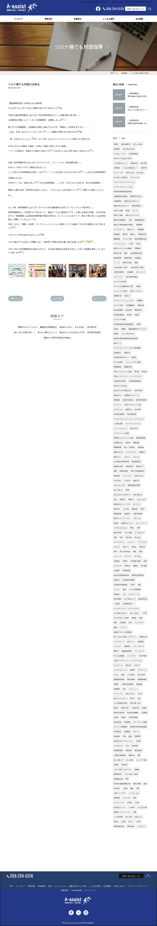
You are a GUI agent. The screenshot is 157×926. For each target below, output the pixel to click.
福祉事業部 (117, 258)
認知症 (116, 523)
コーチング (131, 542)
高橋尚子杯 (143, 637)
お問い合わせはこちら (135, 8)
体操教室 (141, 641)
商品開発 (141, 229)
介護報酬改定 (130, 305)
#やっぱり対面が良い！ (24, 332)
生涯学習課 (117, 722)
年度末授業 (126, 570)
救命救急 (129, 750)
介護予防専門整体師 (120, 585)
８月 (127, 746)
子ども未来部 (118, 362)
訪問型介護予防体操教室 (138, 727)
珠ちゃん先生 (137, 144)
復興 (136, 262)
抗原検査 (117, 736)
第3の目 (128, 665)
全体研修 (123, 622)
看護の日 (127, 352)
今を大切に (117, 480)
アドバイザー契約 (120, 319)
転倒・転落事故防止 (137, 471)
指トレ (131, 821)
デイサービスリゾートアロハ (123, 187)
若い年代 (138, 556)
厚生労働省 (117, 599)
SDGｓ (132, 528)
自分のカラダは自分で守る (123, 158)
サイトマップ (90, 890)
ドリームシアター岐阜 (133, 362)
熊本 (115, 551)
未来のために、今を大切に (135, 172)
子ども (116, 675)
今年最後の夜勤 (135, 561)
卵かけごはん (130, 693)
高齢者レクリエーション (122, 812)
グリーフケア (142, 542)
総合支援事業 (118, 310)
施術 (134, 551)
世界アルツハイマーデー (122, 518)
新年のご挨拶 (118, 215)
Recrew (144, 371)
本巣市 (137, 315)
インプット (117, 405)
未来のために (139, 476)
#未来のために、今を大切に (72, 327)
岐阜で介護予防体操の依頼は (123, 224)
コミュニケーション (120, 428)
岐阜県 (128, 442)
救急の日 (136, 480)
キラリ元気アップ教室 (121, 618)
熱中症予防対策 (119, 712)
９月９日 (127, 480)
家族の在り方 (118, 452)
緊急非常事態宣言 (120, 220)
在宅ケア (126, 547)
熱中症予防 (138, 390)
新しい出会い (134, 613)
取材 (145, 784)
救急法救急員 (131, 414)
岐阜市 (134, 357)
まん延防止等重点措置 (121, 461)
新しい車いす (118, 490)
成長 (122, 675)
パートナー (123, 627)
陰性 (125, 253)
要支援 (129, 315)
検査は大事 (117, 253)
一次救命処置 (118, 423)
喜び (115, 499)
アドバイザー (139, 622)
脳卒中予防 (125, 708)
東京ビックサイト (136, 291)
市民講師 (127, 722)
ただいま (136, 457)
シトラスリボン (131, 452)
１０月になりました (120, 528)
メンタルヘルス (134, 793)
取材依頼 (117, 476)
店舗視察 (139, 684)
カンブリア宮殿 (141, 760)
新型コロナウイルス (132, 215)
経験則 (132, 670)
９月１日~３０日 (119, 485)
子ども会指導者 (119, 656)
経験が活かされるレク (121, 206)
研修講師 (117, 689)
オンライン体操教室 (120, 727)
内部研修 (117, 168)
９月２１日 (137, 518)
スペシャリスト (119, 802)
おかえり (127, 457)
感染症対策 (128, 258)
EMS (138, 528)
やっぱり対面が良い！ (130, 168)
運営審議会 (117, 367)
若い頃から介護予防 (120, 177)
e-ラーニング (140, 272)
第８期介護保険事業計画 (122, 784)
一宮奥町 (117, 603)
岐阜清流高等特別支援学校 (123, 191)
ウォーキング (139, 651)
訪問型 (125, 561)
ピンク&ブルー (139, 532)
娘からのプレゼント (120, 698)
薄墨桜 (134, 618)
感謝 (131, 788)
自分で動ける (137, 494)
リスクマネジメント (120, 670)
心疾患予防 (135, 708)
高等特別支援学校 (138, 575)
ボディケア (128, 556)
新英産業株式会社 (141, 239)
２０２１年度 (118, 305)
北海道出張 (134, 163)
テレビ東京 (129, 760)
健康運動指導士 (127, 651)
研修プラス (131, 229)
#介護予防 (92, 327)
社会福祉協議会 (119, 315)
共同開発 (140, 300)
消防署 (116, 684)
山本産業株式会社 (136, 253)
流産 (115, 537)
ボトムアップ (118, 665)
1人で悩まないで (129, 599)
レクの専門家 (118, 817)
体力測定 (144, 566)
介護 (137, 788)
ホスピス (117, 547)
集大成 (125, 234)
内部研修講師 (118, 750)
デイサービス (134, 177)
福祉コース (117, 343)
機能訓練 (117, 239)
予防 (124, 736)
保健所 (137, 769)
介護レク (127, 296)
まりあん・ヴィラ (120, 154)
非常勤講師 (117, 201)
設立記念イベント (120, 807)
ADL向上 (133, 234)
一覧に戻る (57, 298)
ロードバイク (118, 693)
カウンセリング (119, 542)
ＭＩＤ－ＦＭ (118, 172)
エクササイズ (118, 746)
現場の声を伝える (136, 196)
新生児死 (129, 537)
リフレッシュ (133, 689)
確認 (130, 736)
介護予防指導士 (119, 272)
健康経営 (127, 646)
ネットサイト (127, 476)
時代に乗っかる (135, 703)
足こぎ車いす (118, 760)
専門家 (129, 802)
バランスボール (138, 646)
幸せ (139, 698)
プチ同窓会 (131, 675)
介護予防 (144, 168)
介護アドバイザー (120, 793)
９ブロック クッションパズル (124, 300)
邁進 (124, 589)
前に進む (138, 537)
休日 (124, 689)
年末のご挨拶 (118, 210)
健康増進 (117, 798)
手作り (132, 698)
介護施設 (138, 258)
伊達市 (116, 329)
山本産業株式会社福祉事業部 (123, 324)
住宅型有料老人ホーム (121, 357)
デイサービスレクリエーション (124, 182)
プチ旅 (144, 613)
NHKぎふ (131, 499)
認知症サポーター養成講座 (123, 632)
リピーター (117, 646)
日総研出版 (129, 466)
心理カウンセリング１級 (132, 405)
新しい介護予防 (129, 447)
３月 (124, 594)
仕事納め (117, 561)
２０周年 (132, 807)
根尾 (140, 618)
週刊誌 (116, 821)
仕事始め (127, 566)
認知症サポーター (127, 523)
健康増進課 (117, 774)
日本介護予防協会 (132, 277)
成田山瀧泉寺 (125, 144)
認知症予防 (142, 234)
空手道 (138, 741)
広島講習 (130, 272)
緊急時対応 (138, 750)
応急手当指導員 (119, 414)
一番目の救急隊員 (127, 684)
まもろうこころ (134, 594)
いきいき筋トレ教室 (131, 774)
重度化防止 (138, 310)
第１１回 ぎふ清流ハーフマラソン (125, 637)
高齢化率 (135, 509)
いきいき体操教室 (135, 589)
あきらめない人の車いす (122, 494)
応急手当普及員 (128, 400)
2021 (145, 561)
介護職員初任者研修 (120, 196)
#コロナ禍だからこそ (47, 332)
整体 (140, 551)
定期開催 (127, 731)
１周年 (131, 244)
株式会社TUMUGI (132, 712)
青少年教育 (143, 656)
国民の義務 (131, 679)
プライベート (142, 670)
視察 (115, 622)
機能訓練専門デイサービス (138, 329)
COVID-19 (137, 736)
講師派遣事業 (140, 438)
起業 (139, 585)
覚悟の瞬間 (137, 784)
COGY (127, 490)
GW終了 (116, 651)
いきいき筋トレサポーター (123, 769)
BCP (127, 779)
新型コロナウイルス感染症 (123, 248)
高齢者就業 (117, 514)
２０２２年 (117, 566)
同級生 (138, 286)
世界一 (143, 509)
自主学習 (138, 409)
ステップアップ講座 (140, 722)
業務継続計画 (118, 779)
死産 (121, 537)
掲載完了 (123, 499)
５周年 (137, 802)
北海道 (138, 324)
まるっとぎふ (141, 499)
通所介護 (141, 305)
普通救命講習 (142, 679)
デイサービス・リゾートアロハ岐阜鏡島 (127, 348)
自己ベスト (131, 641)
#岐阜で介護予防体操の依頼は (57, 337)
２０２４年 (126, 798)
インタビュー (141, 826)
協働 (115, 627)
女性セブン (138, 817)
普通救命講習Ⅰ (140, 220)
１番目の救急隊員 (120, 755)
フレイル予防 (127, 239)
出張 (130, 622)
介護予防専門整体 (129, 580)
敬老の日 (117, 509)
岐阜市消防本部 (141, 400)
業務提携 (136, 442)
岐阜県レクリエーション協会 (123, 438)
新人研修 (144, 163)
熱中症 (116, 708)
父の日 (140, 693)
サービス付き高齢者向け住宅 (123, 286)
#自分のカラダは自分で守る (72, 332)
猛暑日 (144, 708)
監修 (134, 812)
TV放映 (116, 765)
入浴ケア (137, 665)
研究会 (134, 547)
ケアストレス (118, 409)
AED (139, 755)
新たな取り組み (125, 551)
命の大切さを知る (129, 149)
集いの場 (129, 817)
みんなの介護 (142, 807)
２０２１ (135, 210)
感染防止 (142, 452)
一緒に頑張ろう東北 (137, 267)
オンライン (137, 504)
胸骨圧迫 (132, 755)
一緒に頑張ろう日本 (120, 267)
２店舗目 (144, 712)
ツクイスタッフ (119, 229)
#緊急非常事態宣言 (48, 327)
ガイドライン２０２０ (133, 423)
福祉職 (116, 333)
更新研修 (117, 400)
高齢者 (135, 566)
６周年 (138, 821)
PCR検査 (137, 248)
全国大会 (142, 547)
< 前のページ (15, 298)
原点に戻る (134, 428)
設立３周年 (141, 675)
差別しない (117, 457)
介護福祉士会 (118, 442)
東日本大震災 (127, 262)
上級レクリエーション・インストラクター (128, 660)
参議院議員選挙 (119, 679)
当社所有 (124, 765)
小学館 (123, 821)
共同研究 (117, 570)
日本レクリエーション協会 (123, 371)
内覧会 (123, 717)
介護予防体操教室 (135, 381)
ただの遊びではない (120, 613)
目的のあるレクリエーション (123, 741)
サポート (136, 731)
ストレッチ (117, 556)
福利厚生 (127, 514)
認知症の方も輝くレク (131, 201)
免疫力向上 (117, 395)
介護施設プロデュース (131, 395)
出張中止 (117, 580)
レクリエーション (120, 244)
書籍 (115, 471)
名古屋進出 (117, 731)
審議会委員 (128, 367)
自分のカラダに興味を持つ (123, 390)
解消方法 (129, 409)
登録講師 (139, 224)
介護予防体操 (133, 154)
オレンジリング (141, 523)
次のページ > (99, 298)
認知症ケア (140, 466)
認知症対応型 (142, 599)
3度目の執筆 (124, 471)
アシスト (117, 589)
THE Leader (130, 826)
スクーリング (118, 277)
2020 (127, 210)
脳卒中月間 (117, 532)
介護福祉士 (117, 352)
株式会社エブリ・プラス (122, 504)
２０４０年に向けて (128, 333)
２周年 (132, 585)
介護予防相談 (133, 717)
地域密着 (141, 447)
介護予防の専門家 (120, 381)
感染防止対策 (118, 466)
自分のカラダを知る (120, 386)
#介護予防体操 (93, 332)
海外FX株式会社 (119, 826)
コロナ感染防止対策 (120, 703)
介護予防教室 (137, 514)
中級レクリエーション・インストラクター (128, 376)
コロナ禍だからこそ (120, 163)
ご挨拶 (125, 788)
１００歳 (126, 509)
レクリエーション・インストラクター (126, 608)
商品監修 (117, 234)
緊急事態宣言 (136, 461)
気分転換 (135, 746)
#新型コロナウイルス (27, 327)
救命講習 (117, 149)
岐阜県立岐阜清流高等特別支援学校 (126, 338)
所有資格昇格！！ (129, 603)
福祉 (134, 798)
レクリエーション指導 (121, 433)
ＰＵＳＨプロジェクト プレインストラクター (129, 419)
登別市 (116, 144)
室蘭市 (123, 329)
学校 (130, 220)
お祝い (138, 244)
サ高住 (116, 717)
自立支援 (129, 310)
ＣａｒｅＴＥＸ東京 (120, 291)
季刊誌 (137, 371)
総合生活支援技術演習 (121, 575)
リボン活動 (128, 532)
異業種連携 (117, 447)
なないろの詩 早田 (120, 281)
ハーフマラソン (119, 641)
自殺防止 (117, 594)
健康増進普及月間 (134, 485)
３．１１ (117, 262)
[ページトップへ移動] (147, 875)
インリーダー (131, 656)
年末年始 (117, 788)
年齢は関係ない (137, 206)
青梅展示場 (117, 296)
